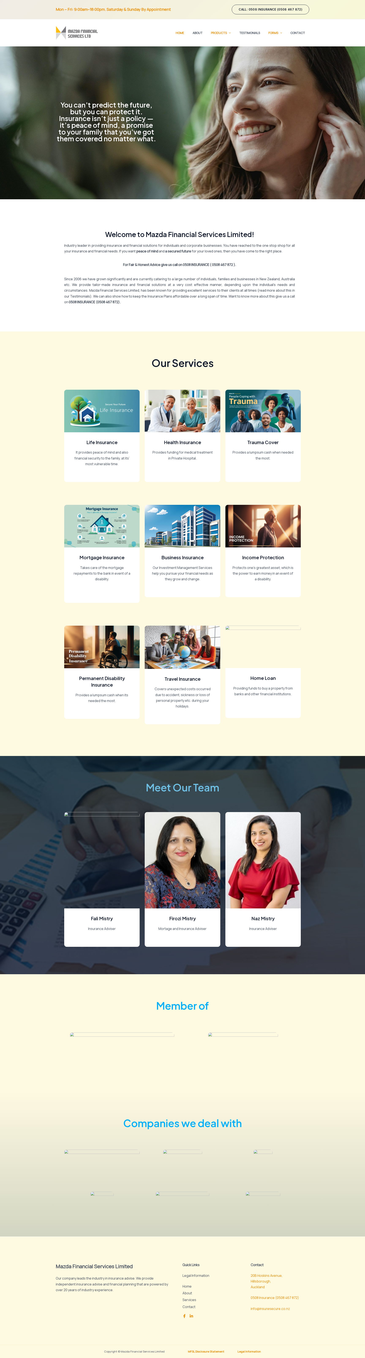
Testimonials (249, 33)
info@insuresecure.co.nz (270, 1308)
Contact (297, 33)
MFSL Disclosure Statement (206, 1351)
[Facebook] (184, 1316)
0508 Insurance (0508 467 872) (275, 1297)
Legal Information (249, 1351)
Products (219, 33)
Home (180, 33)
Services (189, 1299)
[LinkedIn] (191, 1316)
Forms (273, 33)
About (198, 33)
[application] (229, 33)
